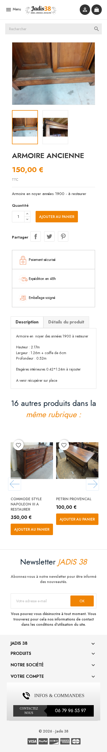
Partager (35, 236)
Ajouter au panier (56, 216)
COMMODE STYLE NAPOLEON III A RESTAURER (26, 504)
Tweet (49, 236)
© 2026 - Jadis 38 (53, 731)
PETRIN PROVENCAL (73, 499)
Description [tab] (27, 322)
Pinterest (63, 236)
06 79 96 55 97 (70, 710)
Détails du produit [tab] (66, 322)
